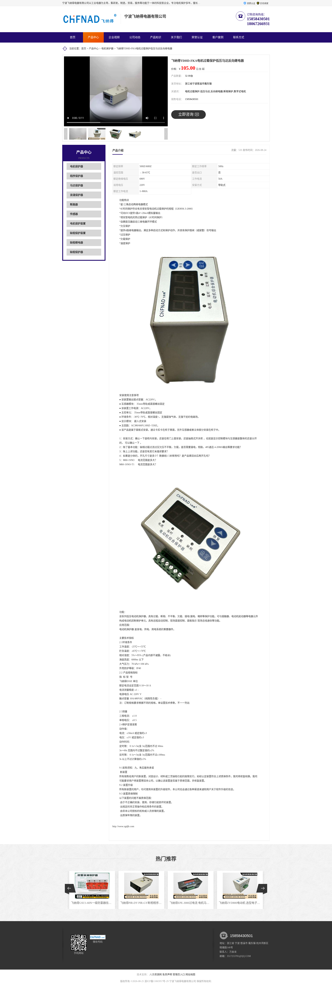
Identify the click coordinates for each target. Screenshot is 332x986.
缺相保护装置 (78, 233)
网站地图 (190, 974)
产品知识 (155, 37)
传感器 (74, 214)
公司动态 (134, 37)
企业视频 (114, 37)
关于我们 (176, 37)
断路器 (74, 204)
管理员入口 (179, 974)
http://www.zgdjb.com (123, 826)
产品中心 (93, 37)
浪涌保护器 (76, 195)
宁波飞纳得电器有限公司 (182, 981)
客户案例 (217, 37)
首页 (72, 37)
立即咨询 (185, 114)
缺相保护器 (76, 252)
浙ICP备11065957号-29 (157, 981)
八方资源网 (156, 974)
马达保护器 (76, 185)
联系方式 (238, 37)
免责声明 (167, 974)
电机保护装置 (78, 223)
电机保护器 (107, 48)
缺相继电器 (76, 242)
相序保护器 (76, 176)
